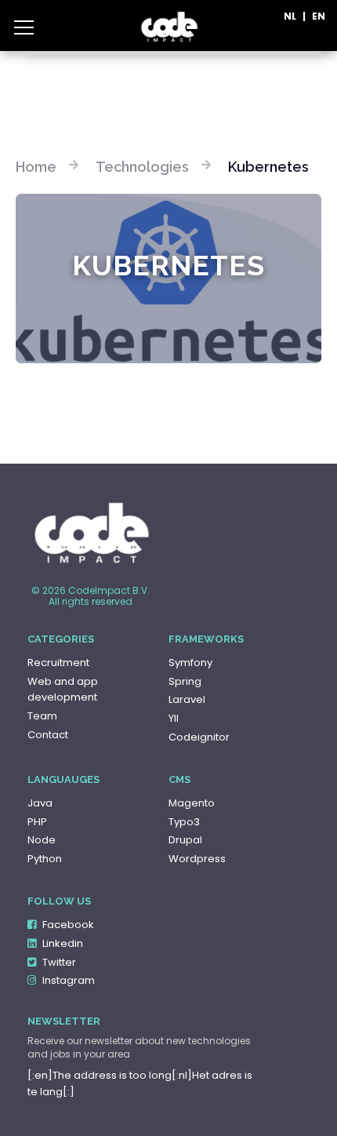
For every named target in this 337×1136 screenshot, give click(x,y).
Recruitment (58, 662)
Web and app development (62, 689)
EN (318, 17)
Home (36, 166)
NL (290, 17)
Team (42, 715)
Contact (47, 734)
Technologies (142, 166)
